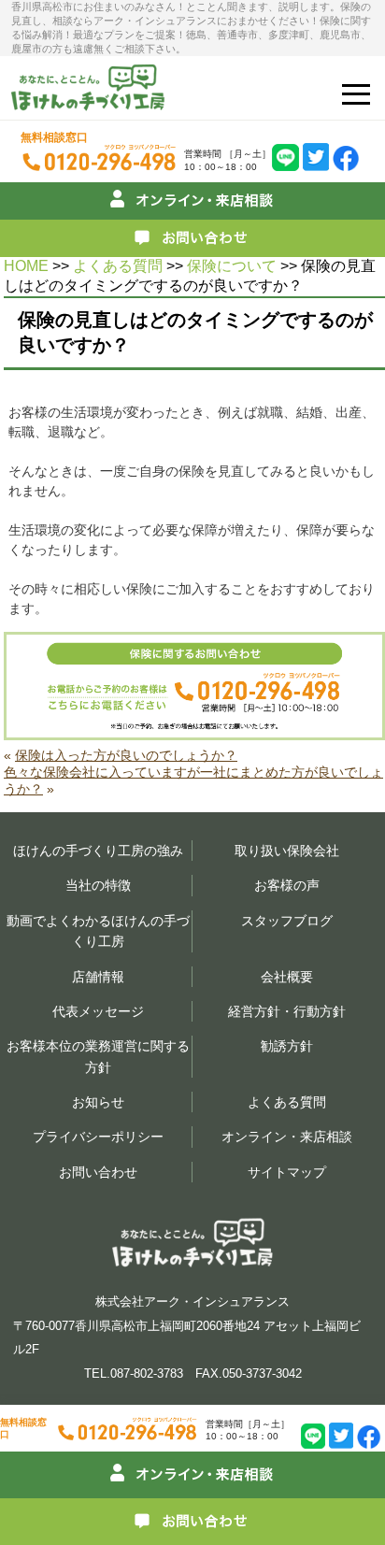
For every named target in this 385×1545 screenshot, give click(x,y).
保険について (232, 266)
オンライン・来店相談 (286, 1136)
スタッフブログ (287, 920)
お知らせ (98, 1101)
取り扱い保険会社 (287, 850)
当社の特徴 (98, 885)
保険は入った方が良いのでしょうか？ (126, 755)
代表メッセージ (98, 1011)
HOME (26, 266)
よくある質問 (118, 266)
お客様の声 (287, 885)
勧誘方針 (287, 1045)
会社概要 (287, 976)
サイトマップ (287, 1172)
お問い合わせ (98, 1172)
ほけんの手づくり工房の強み (98, 850)
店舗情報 (98, 976)
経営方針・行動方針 (287, 1011)
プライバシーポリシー (98, 1136)
